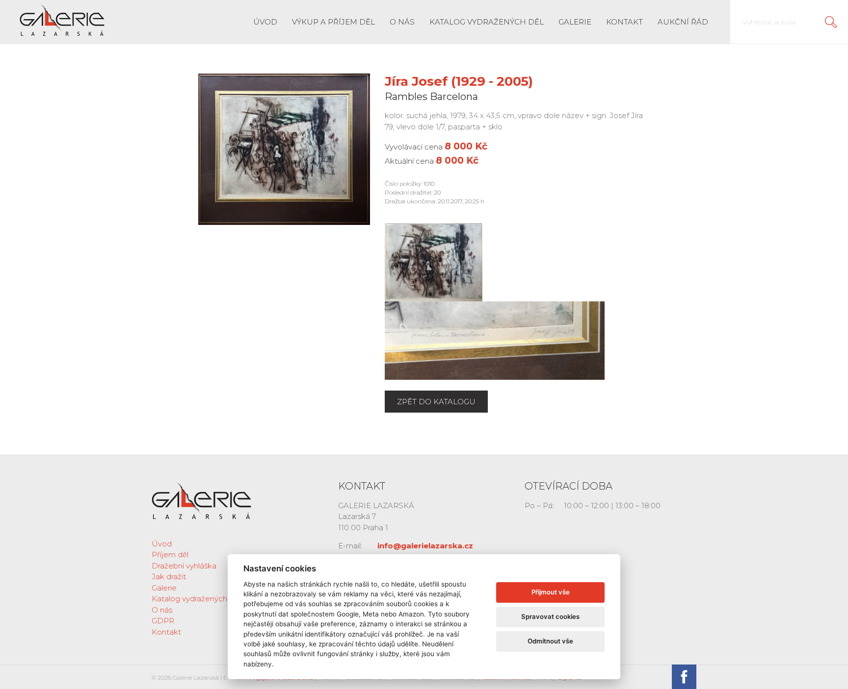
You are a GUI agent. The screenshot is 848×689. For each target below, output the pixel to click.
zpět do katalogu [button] (436, 401)
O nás (402, 21)
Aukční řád (683, 21)
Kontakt (624, 21)
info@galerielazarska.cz (425, 545)
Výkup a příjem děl (333, 21)
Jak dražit (169, 576)
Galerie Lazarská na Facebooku (684, 676)
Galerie (574, 21)
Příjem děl (170, 554)
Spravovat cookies (550, 616)
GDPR (163, 620)
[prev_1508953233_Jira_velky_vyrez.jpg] (433, 261)
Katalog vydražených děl (486, 21)
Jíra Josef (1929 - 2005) (459, 81)
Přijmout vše (550, 592)
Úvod (265, 21)
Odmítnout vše (550, 641)
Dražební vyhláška (184, 565)
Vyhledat (831, 22)
